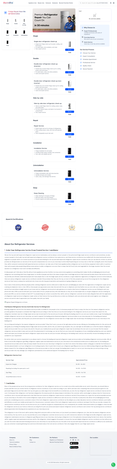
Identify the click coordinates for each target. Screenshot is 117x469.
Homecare (48, 3)
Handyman (55, 3)
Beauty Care (41, 3)
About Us (11, 440)
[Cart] (111, 3)
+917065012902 (103, 3)
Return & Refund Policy (15, 446)
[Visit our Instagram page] (73, 440)
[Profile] (113, 3)
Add (70, 49)
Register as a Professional (56, 440)
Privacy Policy (13, 444)
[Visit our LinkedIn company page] (75, 440)
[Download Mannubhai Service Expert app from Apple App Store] (74, 444)
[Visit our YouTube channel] (78, 440)
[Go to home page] (8, 3)
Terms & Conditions (14, 442)
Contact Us (32, 442)
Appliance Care (32, 3)
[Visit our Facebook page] (70, 440)
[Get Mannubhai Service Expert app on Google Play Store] (74, 448)
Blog (31, 440)
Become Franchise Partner (66, 3)
